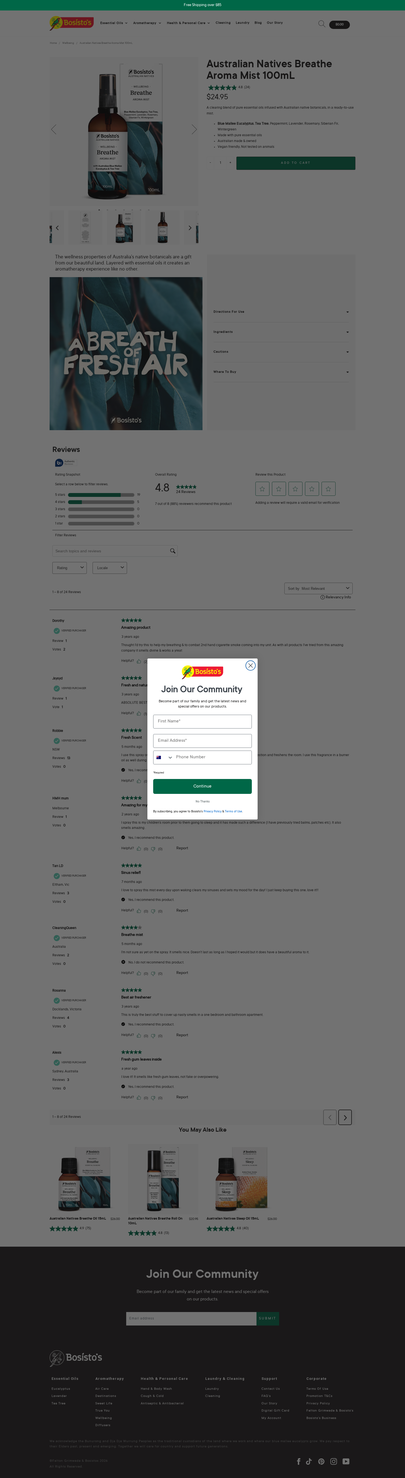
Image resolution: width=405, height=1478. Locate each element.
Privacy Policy (213, 811)
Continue (202, 786)
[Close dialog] (250, 665)
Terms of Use (233, 811)
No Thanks (203, 802)
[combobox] (163, 757)
